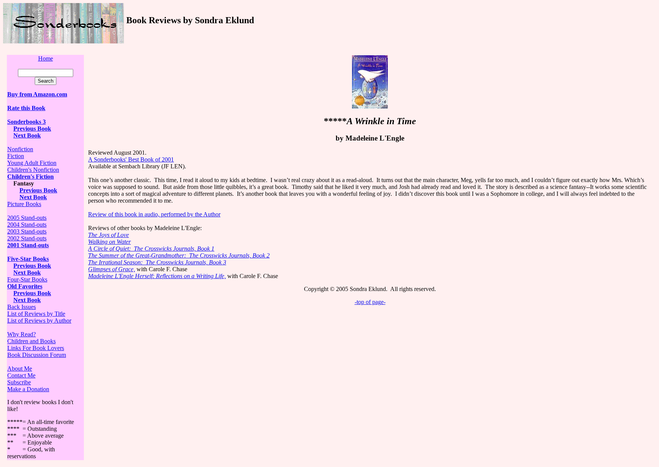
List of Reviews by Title (36, 313)
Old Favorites (24, 286)
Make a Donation (28, 389)
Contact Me (21, 375)
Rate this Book (26, 108)
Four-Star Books (27, 279)
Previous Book (32, 128)
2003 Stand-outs (27, 231)
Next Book (27, 135)
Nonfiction (20, 149)
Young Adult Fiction (31, 163)
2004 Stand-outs (27, 224)
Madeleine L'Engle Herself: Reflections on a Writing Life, (157, 276)
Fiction (15, 156)
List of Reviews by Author (39, 320)
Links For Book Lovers (35, 348)
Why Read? (21, 334)
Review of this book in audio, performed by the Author (154, 214)
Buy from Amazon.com (37, 94)
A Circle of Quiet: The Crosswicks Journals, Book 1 (151, 248)
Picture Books (24, 204)
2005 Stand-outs (27, 217)
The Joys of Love (108, 235)
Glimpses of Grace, (111, 269)
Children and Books (31, 341)
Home (45, 58)
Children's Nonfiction (33, 169)
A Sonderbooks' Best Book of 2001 (131, 159)
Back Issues (21, 307)
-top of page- (370, 302)
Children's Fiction (30, 176)
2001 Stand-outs (28, 245)
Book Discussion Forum (36, 355)
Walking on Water (109, 241)
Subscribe (19, 382)
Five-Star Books (28, 259)
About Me (19, 368)
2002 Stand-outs (27, 238)
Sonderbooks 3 (26, 121)
